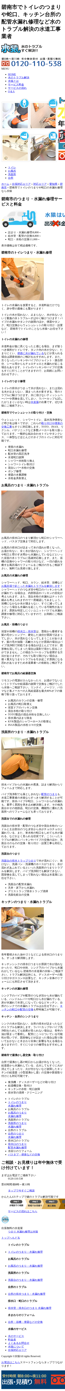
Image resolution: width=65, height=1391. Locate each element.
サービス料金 (16, 84)
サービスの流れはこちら (22, 1211)
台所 (10, 177)
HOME (12, 74)
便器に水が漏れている (30, 353)
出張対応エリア (21, 184)
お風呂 (12, 170)
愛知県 (53, 184)
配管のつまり (49, 794)
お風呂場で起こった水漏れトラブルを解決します (30, 586)
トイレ (12, 167)
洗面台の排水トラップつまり (18, 860)
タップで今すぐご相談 (21, 1190)
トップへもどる (10, 1237)
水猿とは (13, 81)
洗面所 (12, 174)
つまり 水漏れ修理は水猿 (23, 1231)
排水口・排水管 (26, 631)
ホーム (5, 184)
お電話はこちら (10, 1362)
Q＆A (11, 91)
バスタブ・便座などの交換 (24, 1154)
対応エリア (40, 184)
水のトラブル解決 (18, 77)
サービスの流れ (17, 88)
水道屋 (35, 402)
